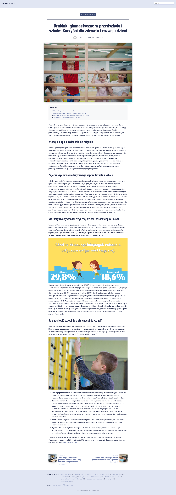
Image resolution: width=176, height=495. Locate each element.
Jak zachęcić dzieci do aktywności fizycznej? (66, 117)
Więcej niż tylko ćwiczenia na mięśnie (64, 111)
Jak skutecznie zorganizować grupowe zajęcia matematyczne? (105, 458)
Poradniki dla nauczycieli (78, 479)
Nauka (119, 477)
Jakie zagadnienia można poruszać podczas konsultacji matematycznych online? (69, 459)
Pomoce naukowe (65, 479)
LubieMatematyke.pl (9, 3)
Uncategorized (110, 479)
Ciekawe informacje (92, 474)
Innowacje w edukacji (117, 474)
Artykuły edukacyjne (79, 474)
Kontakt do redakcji (57, 485)
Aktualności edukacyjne (88, 14)
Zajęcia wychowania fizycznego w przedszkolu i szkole (69, 113)
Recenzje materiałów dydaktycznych (95, 479)
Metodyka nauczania (109, 477)
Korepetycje (74, 477)
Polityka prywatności (68, 485)
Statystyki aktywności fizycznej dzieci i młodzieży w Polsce (71, 115)
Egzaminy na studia (104, 474)
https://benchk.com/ (70, 443)
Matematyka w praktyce (96, 477)
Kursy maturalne (84, 477)
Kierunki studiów (65, 477)
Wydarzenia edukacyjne (66, 481)
